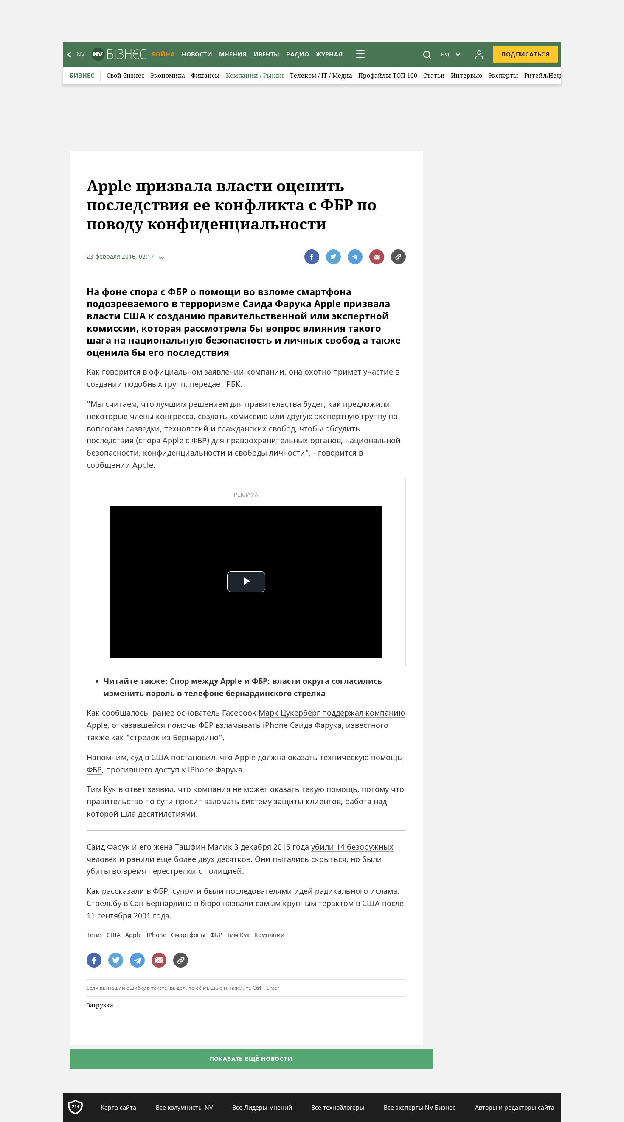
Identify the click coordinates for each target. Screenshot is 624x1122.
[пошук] (427, 54)
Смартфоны (188, 935)
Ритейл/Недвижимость (559, 75)
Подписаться (525, 54)
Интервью (466, 75)
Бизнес (82, 75)
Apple (133, 935)
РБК (233, 384)
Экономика (167, 75)
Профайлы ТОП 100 (387, 75)
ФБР (216, 935)
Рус (446, 54)
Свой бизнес (125, 75)
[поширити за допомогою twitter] (333, 256)
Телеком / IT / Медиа (321, 75)
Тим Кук (238, 935)
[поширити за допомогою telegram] (355, 256)
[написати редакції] (376, 256)
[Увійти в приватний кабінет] (479, 54)
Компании (269, 935)
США (114, 935)
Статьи (434, 75)
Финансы (205, 75)
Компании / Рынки (255, 75)
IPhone (156, 935)
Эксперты (503, 75)
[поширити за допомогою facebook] (311, 256)
